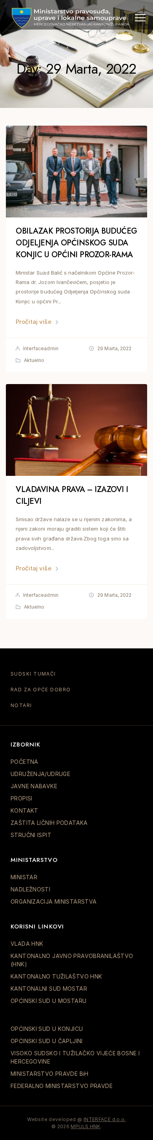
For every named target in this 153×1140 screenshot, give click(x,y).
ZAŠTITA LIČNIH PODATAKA (49, 822)
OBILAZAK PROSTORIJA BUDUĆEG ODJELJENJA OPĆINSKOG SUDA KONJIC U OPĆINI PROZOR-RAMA (76, 242)
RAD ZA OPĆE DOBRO (41, 690)
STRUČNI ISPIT (31, 835)
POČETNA (24, 761)
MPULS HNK (85, 1126)
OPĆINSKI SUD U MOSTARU (48, 1000)
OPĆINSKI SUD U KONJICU (47, 1028)
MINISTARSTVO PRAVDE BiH (50, 1073)
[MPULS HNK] (70, 18)
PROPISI (22, 798)
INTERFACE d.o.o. (105, 1119)
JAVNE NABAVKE (34, 786)
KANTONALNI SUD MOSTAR (49, 988)
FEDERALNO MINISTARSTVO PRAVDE (62, 1085)
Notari (21, 705)
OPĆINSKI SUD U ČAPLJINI (47, 1041)
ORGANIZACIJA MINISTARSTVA (54, 901)
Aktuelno (34, 360)
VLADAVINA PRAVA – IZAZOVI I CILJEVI (72, 495)
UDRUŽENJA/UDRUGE (40, 774)
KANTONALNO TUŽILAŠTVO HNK (56, 976)
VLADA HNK (27, 943)
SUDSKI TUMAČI (33, 674)
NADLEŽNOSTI (30, 889)
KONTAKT (24, 810)
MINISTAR (24, 877)
